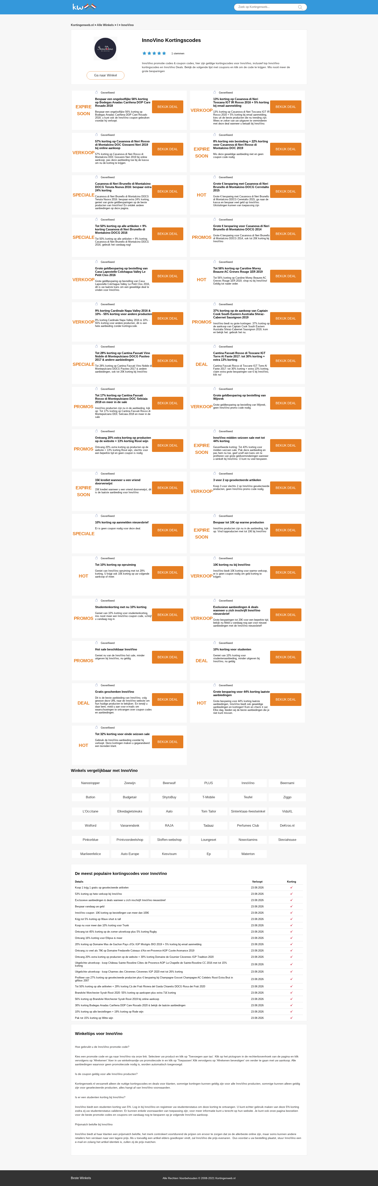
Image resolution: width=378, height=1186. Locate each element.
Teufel (248, 797)
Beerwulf (169, 783)
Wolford (90, 825)
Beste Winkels (81, 1178)
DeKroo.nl (287, 825)
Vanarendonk (129, 825)
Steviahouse (287, 840)
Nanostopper (90, 783)
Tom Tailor (208, 811)
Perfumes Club (248, 825)
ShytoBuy (169, 797)
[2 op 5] (147, 53)
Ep (209, 854)
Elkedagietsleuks (129, 811)
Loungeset (208, 840)
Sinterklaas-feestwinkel (248, 811)
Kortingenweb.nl (82, 25)
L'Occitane (90, 811)
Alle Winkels (105, 25)
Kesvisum (169, 854)
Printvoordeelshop (130, 840)
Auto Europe (130, 854)
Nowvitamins (248, 840)
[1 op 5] (144, 53)
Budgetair (130, 797)
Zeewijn (129, 783)
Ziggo (287, 797)
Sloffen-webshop (169, 840)
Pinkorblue (90, 840)
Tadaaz (208, 825)
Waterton (248, 854)
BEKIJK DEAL (168, 106)
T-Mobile (208, 797)
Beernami (287, 783)
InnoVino (127, 25)
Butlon (90, 797)
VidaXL (287, 811)
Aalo (169, 811)
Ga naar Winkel (105, 75)
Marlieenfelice (90, 854)
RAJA (169, 825)
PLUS (208, 783)
